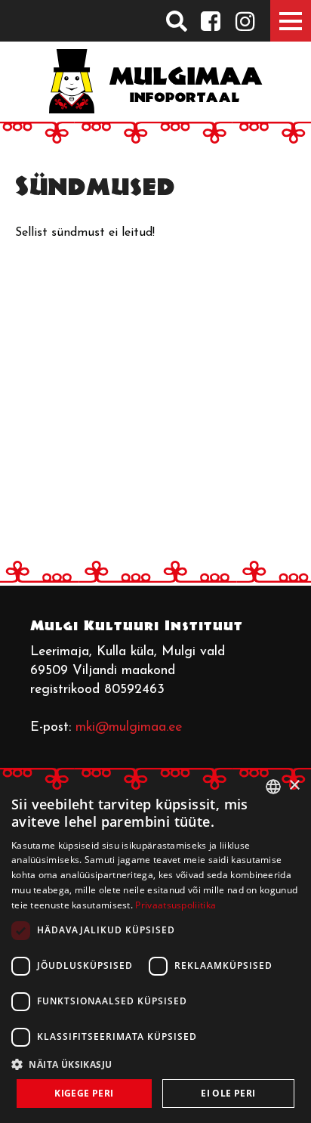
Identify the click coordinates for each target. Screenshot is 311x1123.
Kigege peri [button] (83, 1093)
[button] (155, 1064)
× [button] (294, 785)
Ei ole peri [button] (228, 1093)
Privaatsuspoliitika (175, 905)
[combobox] (273, 786)
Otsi (177, 21)
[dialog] (155, 945)
